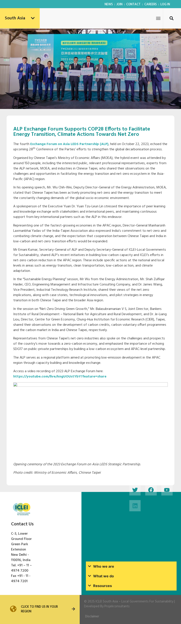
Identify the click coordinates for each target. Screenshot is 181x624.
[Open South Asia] (33, 18)
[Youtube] (167, 489)
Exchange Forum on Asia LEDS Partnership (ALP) (69, 144)
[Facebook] (150, 489)
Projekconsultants (117, 606)
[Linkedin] (135, 505)
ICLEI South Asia (107, 601)
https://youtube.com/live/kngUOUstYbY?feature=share (59, 376)
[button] (158, 18)
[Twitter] (135, 489)
